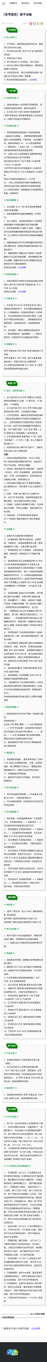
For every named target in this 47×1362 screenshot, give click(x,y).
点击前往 (33, 80)
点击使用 (35, 1328)
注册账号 (13, 3)
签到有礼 (25, 3)
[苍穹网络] (12, 1352)
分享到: (25, 23)
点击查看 (22, 267)
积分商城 (38, 3)
